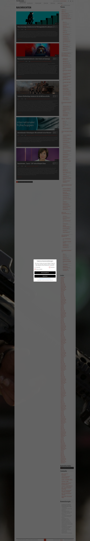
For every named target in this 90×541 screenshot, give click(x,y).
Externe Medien (39, 269)
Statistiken (53, 267)
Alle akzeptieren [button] (45, 272)
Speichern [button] (45, 276)
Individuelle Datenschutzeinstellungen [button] (45, 278)
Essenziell (38, 267)
